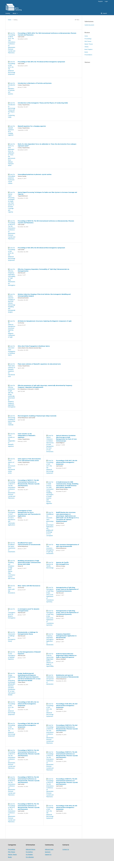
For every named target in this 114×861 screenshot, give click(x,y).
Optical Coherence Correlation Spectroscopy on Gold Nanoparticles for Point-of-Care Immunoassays (66, 438)
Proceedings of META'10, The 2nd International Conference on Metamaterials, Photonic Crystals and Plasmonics (67, 727)
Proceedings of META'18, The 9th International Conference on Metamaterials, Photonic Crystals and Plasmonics (46, 222)
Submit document (89, 25)
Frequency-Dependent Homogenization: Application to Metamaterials (66, 635)
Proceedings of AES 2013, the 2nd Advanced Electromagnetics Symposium (66, 705)
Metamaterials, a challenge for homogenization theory (28, 633)
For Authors (29, 852)
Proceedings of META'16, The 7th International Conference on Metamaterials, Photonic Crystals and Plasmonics (28, 806)
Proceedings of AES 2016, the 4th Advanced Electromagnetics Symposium (66, 807)
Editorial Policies (30, 849)
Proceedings (88, 38)
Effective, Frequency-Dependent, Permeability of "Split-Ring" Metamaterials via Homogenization (43, 270)
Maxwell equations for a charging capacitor (32, 126)
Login (106, 1)
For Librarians (30, 857)
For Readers (29, 854)
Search (105, 13)
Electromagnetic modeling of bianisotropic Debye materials (37, 416)
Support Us (48, 854)
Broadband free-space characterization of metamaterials (29, 543)
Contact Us (65, 849)
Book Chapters (89, 49)
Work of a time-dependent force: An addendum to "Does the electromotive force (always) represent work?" (47, 145)
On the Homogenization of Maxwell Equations (29, 653)
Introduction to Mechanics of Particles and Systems (35, 83)
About (15, 13)
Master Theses (89, 44)
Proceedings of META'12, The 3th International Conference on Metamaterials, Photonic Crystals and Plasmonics (28, 752)
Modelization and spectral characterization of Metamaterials (67, 676)
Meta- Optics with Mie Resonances (29, 586)
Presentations (88, 54)
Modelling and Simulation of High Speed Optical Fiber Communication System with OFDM (29, 562)
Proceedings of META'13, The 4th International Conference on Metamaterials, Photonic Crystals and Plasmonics (67, 754)
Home (9, 19)
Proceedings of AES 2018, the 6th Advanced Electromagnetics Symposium (41, 248)
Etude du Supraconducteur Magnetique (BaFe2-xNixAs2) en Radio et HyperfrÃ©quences (66, 655)
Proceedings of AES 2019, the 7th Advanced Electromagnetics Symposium (41, 62)
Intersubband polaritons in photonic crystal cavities (34, 174)
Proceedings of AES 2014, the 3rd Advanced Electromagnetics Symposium (28, 725)
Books (86, 52)
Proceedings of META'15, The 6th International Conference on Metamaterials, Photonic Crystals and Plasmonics (67, 781)
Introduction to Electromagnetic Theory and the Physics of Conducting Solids (43, 103)
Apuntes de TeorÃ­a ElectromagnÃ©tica (62, 563)
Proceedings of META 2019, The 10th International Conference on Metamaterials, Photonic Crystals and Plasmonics (47, 34)
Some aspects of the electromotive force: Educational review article (29, 459)
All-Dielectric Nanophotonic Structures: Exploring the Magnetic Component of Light (45, 321)
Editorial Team (49, 849)
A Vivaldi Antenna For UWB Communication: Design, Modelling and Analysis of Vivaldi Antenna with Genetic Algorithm (67, 484)
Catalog (7, 13)
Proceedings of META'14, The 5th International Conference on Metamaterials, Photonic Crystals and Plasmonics (28, 779)
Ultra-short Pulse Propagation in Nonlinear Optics (34, 346)
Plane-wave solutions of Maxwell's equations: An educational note (39, 364)
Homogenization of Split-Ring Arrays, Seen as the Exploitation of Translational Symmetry (67, 589)
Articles (87, 46)
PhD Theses (88, 41)
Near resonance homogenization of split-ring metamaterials (67, 545)
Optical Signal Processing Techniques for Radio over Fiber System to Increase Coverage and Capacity (47, 193)
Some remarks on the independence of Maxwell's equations (26, 435)
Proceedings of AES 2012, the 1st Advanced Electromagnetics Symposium (28, 703)
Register (100, 1)
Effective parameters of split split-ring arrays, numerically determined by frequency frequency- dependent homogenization (45, 386)
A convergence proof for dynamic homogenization (28, 610)
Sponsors (47, 852)
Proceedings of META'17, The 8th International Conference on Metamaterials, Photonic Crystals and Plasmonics (28, 482)
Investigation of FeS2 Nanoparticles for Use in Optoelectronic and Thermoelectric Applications (29, 513)
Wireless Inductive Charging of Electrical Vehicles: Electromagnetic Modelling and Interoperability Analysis (44, 295)
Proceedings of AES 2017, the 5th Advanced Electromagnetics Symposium (66, 462)
